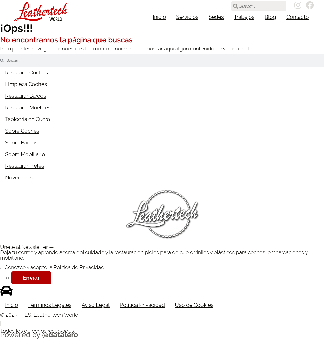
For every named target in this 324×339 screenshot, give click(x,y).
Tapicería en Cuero (27, 119)
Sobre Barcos (21, 142)
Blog (270, 17)
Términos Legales (49, 305)
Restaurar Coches (26, 72)
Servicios (187, 17)
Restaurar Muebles (27, 107)
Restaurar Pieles (24, 166)
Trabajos (244, 17)
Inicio (159, 17)
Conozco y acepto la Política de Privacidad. (55, 267)
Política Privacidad (142, 305)
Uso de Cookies (194, 305)
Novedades (19, 177)
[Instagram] (298, 5)
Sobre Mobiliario (25, 154)
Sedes (216, 17)
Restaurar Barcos (25, 96)
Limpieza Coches (26, 84)
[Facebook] (310, 5)
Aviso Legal (96, 305)
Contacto (297, 17)
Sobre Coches (22, 131)
